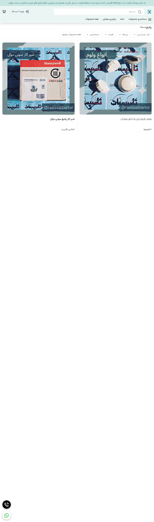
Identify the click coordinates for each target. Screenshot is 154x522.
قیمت (110, 34)
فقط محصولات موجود (71, 34)
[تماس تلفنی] (6, 504)
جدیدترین (141, 34)
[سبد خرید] (4, 11)
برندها (125, 34)
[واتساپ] (6, 515)
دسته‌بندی (94, 34)
